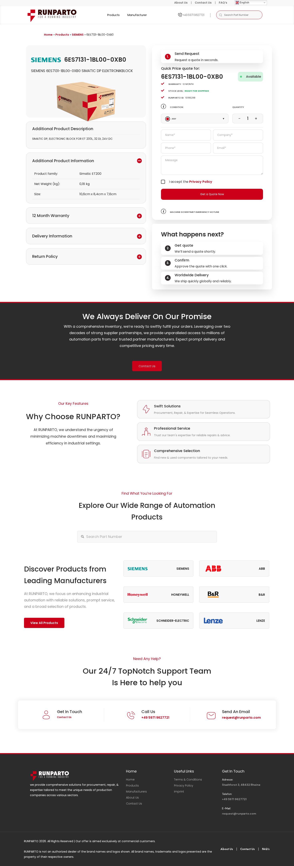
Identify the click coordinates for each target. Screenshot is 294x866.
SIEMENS (78, 35)
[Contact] (179, 14)
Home (48, 35)
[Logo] (52, 15)
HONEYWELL (180, 595)
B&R (262, 595)
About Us (181, 3)
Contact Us (203, 3)
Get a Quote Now (212, 194)
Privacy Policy (200, 181)
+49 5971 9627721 (193, 15)
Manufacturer (137, 15)
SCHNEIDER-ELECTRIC (172, 621)
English (244, 2)
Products (113, 15)
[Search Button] (220, 15)
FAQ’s (223, 3)
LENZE (260, 621)
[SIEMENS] (46, 59)
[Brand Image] (138, 569)
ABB (262, 569)
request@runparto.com (241, 717)
